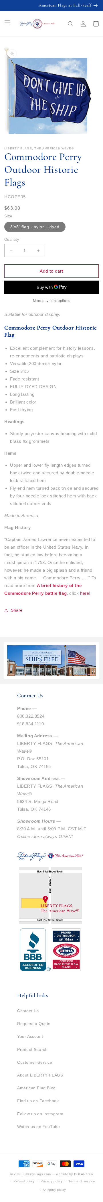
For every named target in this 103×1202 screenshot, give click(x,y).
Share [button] (17, 610)
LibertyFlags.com (37, 1174)
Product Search (32, 1049)
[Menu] (7, 23)
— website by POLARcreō (72, 1174)
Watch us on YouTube (38, 1126)
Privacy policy (52, 1181)
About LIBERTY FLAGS (40, 1075)
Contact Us (28, 1010)
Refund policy (24, 1181)
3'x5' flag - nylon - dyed (35, 227)
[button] (70, 24)
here (84, 593)
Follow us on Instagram (40, 1114)
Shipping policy (54, 1189)
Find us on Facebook (38, 1100)
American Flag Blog (36, 1088)
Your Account (30, 1036)
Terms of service (81, 1181)
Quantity (11, 239)
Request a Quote (34, 1023)
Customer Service (34, 1062)
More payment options (51, 301)
